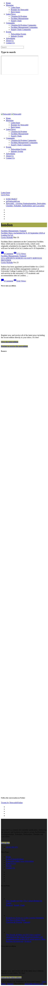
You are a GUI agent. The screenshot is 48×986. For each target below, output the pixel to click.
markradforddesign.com (33, 984)
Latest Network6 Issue (14, 859)
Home (8, 3)
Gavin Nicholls (7, 237)
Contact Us (10, 43)
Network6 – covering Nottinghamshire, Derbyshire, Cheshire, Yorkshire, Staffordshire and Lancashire (26, 204)
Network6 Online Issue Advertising (19, 861)
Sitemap (10, 984)
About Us (10, 41)
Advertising (10, 38)
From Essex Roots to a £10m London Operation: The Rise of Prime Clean (25, 919)
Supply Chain (16, 21)
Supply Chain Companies (21, 30)
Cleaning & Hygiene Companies (23, 25)
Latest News (11, 14)
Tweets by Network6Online (12, 803)
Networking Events (18, 34)
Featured (22, 231)
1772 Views (20, 254)
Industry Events (17, 36)
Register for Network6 (19, 10)
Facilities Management (19, 18)
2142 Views (20, 281)
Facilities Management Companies (24, 27)
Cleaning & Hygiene (19, 16)
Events (8, 32)
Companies (10, 23)
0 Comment (7, 254)
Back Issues (15, 12)
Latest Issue (15, 7)
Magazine (10, 5)
